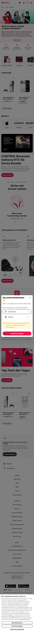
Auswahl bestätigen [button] (17, 333)
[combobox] (17, 312)
